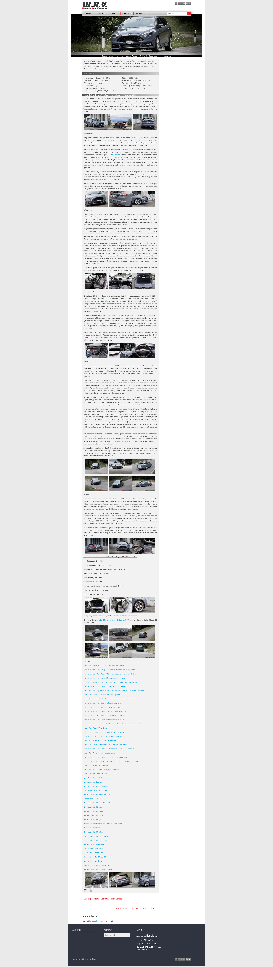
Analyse (139, 936)
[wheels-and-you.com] (94, 3)
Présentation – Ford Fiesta (93, 848)
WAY (137, 949)
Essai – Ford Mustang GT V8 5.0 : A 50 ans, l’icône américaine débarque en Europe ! (113, 690)
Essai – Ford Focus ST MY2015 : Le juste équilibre (101, 695)
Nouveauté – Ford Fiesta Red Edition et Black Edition (102, 824)
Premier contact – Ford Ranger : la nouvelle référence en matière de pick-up (111, 761)
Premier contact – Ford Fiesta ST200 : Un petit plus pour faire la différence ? (111, 674)
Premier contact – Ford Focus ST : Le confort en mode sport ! (105, 757)
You (140, 949)
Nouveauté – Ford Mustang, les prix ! (96, 794)
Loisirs (139, 940)
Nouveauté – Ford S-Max (92, 807)
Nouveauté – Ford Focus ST (93, 815)
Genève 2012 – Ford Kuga (93, 853)
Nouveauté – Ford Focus (92, 828)
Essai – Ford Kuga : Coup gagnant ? (96, 765)
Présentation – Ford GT (92, 799)
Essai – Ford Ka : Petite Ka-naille (95, 774)
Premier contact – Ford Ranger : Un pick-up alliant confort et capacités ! (109, 670)
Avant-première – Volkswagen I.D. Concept (102, 898)
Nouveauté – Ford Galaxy (92, 782)
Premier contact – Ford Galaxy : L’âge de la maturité (102, 703)
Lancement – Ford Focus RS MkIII (95, 786)
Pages (138, 944)
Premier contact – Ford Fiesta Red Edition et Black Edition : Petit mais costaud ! (112, 724)
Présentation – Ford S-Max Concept (96, 840)
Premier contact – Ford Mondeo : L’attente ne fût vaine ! (104, 715)
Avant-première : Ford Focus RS (95, 790)
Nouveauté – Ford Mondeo (93, 811)
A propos (139, 13)
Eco (145, 936)
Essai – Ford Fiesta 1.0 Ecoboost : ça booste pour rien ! (103, 736)
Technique (157, 947)
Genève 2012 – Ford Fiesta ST (94, 857)
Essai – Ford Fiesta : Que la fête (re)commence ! (101, 769)
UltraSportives (131, 616)
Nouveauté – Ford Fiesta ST (93, 844)
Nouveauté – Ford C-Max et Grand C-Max (98, 803)
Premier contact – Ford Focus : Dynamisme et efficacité (103, 720)
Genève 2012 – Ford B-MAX (93, 861)
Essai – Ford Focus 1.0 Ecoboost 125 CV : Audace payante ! (105, 744)
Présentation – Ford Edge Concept (96, 836)
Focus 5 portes (114, 155)
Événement (145, 949)
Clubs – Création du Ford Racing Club (96, 865)
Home (88, 13)
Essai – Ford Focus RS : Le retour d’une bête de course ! (103, 665)
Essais (150, 935)
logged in (95, 921)
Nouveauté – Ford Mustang (93, 832)
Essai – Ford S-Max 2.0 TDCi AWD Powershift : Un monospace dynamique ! (110, 682)
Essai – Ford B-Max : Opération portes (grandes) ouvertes (104, 732)
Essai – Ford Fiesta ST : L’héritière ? (96, 728)
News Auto (151, 940)
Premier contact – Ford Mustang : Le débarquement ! (102, 707)
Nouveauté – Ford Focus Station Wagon (98, 869)
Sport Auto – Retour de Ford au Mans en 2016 (100, 778)
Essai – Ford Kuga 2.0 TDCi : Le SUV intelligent (100, 740)
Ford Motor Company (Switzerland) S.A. (114, 620)
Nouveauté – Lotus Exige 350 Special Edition (137, 908)
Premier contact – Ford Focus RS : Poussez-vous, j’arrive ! (104, 686)
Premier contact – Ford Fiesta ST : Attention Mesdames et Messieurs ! (109, 749)
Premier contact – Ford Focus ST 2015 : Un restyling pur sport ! (106, 711)
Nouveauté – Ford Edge (92, 819)
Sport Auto (147, 946)
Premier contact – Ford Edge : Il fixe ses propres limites (104, 678)
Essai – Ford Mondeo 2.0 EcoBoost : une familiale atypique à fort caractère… (111, 699)
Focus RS (93, 535)
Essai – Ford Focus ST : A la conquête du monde (100, 753)
